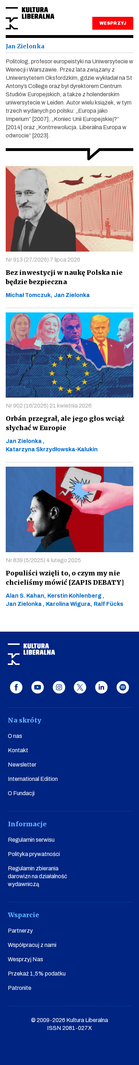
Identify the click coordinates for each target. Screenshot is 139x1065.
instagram (59, 687)
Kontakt (18, 750)
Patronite (19, 988)
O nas (15, 736)
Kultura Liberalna (30, 18)
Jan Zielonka (72, 295)
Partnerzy (20, 931)
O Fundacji (21, 793)
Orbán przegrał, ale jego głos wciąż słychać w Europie (65, 423)
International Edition (33, 779)
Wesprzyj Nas (25, 959)
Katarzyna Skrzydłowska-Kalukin (52, 449)
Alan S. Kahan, (26, 596)
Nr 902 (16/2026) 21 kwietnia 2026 (49, 406)
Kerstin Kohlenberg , (75, 596)
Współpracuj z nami (32, 945)
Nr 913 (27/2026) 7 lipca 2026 (43, 260)
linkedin (101, 687)
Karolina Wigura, (69, 604)
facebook (16, 687)
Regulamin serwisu (31, 840)
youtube (37, 687)
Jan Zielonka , (25, 441)
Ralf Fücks (108, 604)
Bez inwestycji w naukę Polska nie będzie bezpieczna (64, 277)
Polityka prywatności (34, 854)
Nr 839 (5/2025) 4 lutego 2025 (43, 560)
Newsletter (22, 765)
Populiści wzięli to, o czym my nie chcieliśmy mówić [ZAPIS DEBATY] (65, 578)
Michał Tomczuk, (29, 295)
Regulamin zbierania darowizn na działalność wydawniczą (37, 876)
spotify (123, 687)
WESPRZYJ (112, 23)
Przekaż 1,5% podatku (37, 974)
